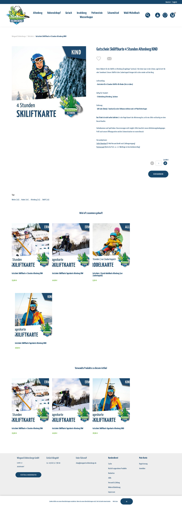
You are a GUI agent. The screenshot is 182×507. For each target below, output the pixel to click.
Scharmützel (113, 13)
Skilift (44, 199)
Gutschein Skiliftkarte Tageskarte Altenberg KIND (30, 343)
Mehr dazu (115, 501)
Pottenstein (97, 13)
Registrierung (143, 464)
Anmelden (142, 468)
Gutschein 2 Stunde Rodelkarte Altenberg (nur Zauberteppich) (108, 274)
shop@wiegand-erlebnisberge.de (86, 463)
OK (126, 501)
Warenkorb (174, 13)
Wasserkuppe (86, 17)
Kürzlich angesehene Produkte (117, 468)
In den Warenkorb (158, 174)
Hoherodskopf (54, 13)
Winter (14, 199)
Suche (110, 464)
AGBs (109, 478)
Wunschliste (165, 15)
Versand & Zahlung (114, 482)
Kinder (23, 199)
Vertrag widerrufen (28, 475)
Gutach (68, 13)
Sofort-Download (101, 143)
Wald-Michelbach (132, 13)
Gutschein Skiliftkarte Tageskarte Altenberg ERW (67, 273)
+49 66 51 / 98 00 (54, 463)
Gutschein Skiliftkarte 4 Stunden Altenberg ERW (27, 273)
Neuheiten (111, 473)
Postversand (100, 147)
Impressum (111, 492)
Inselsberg (82, 13)
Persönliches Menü (157, 15)
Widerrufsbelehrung (114, 487)
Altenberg (37, 13)
